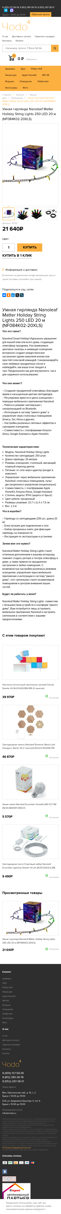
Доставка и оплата (21, 36)
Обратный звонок (41, 14)
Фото (25, 87)
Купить (30, 247)
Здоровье (10, 68)
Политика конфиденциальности (16, 1148)
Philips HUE (36, 68)
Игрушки (9, 81)
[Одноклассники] (8, 295)
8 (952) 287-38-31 (46, 7)
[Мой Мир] (13, 295)
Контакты (7, 40)
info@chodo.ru (9, 1113)
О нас (5, 36)
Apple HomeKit (29, 75)
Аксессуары (11, 87)
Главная (6, 94)
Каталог (19, 40)
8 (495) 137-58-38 (10, 7)
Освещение (26, 81)
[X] (17, 295)
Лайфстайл (43, 81)
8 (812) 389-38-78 (28, 7)
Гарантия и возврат (45, 36)
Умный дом (10, 75)
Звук (23, 68)
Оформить (31, 59)
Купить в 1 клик (17, 255)
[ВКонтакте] (4, 295)
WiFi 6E (45, 75)
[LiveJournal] (22, 295)
